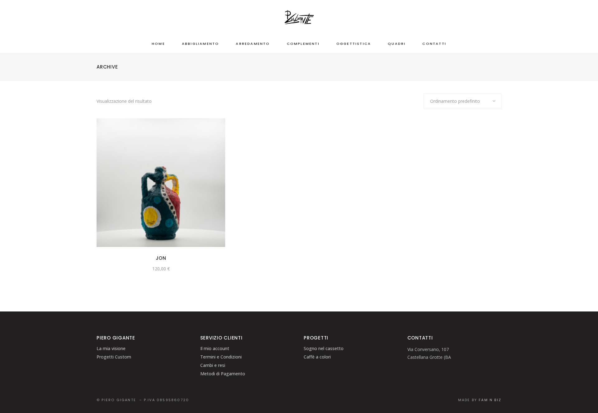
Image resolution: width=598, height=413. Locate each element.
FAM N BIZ (490, 399)
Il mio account (214, 348)
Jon (161, 258)
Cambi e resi (212, 365)
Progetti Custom (114, 357)
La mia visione (111, 348)
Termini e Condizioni (221, 357)
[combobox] (462, 101)
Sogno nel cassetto (324, 348)
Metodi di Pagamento (222, 374)
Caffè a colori (317, 357)
